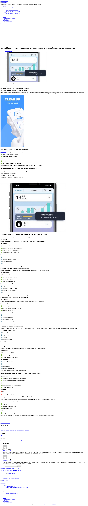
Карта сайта (5, 475)
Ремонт (4, 6)
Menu (2, 23)
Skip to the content (4, 1)
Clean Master (3, 152)
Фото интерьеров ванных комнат (10, 477)
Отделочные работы (10, 7)
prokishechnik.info (52, 504)
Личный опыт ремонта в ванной (13, 11)
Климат (4, 17)
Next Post (8, 423)
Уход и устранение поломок (9, 18)
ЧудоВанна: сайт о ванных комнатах (11, 478)
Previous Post (3, 423)
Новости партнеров (7, 21)
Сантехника (5, 14)
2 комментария (8, 51)
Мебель (4, 15)
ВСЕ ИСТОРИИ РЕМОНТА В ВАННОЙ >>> (11, 470)
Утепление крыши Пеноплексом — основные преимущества (15, 430)
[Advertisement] (44, 34)
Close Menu (3, 483)
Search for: (3, 465)
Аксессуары (5, 19)
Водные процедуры (7, 20)
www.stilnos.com (44, 504)
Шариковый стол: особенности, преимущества (11, 435)
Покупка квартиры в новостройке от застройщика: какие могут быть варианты (19, 440)
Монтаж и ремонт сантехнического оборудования (17, 8)
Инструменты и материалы (12, 10)
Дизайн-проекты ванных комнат (13, 13)
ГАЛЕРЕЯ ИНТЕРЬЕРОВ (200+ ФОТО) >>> (11, 468)
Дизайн (4, 12)
